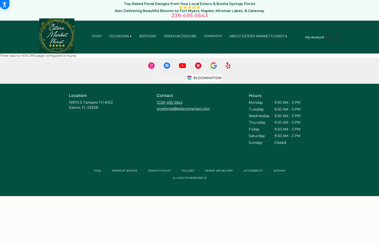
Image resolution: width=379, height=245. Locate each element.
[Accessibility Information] (4, 4)
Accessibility (253, 170)
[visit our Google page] (213, 65)
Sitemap (279, 170)
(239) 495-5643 (169, 102)
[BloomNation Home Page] (204, 78)
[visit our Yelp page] (228, 65)
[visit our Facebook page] (167, 65)
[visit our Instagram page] (151, 65)
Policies (188, 170)
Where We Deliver (219, 170)
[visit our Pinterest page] (198, 65)
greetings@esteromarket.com (183, 109)
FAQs (97, 170)
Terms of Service (125, 170)
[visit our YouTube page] (182, 65)
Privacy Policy (159, 170)
